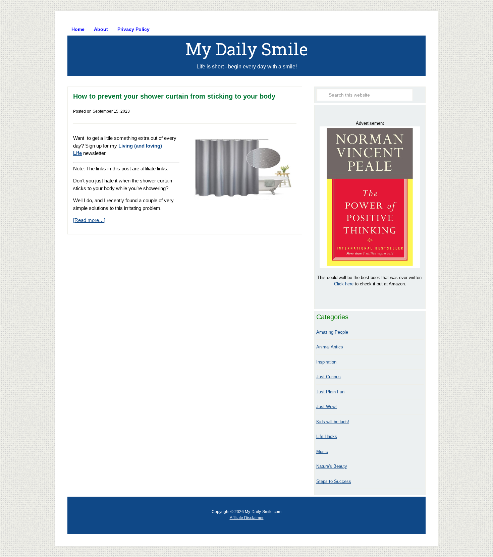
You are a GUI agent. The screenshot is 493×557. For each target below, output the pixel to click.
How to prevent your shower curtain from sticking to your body (174, 96)
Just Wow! (326, 406)
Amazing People (332, 332)
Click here (343, 283)
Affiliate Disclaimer (247, 517)
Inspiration (326, 362)
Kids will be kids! (332, 421)
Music (322, 451)
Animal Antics (329, 346)
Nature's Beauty (331, 466)
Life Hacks (326, 436)
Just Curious (328, 376)
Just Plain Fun (330, 391)
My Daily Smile (246, 49)
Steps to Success (333, 481)
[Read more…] (89, 220)
